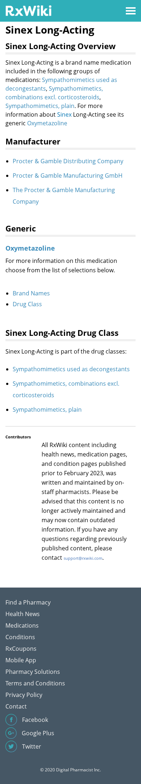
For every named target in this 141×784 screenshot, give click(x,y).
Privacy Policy (23, 695)
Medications (22, 625)
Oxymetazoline (47, 123)
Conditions (20, 637)
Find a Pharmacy (28, 602)
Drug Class (27, 304)
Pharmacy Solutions (32, 672)
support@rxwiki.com (83, 558)
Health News (22, 614)
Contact (16, 706)
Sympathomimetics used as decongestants (71, 369)
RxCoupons (21, 649)
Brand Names (31, 293)
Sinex (64, 114)
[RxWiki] (28, 10)
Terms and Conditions (35, 683)
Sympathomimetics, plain (39, 106)
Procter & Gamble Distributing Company (68, 161)
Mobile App (20, 660)
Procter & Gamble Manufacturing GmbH (68, 175)
